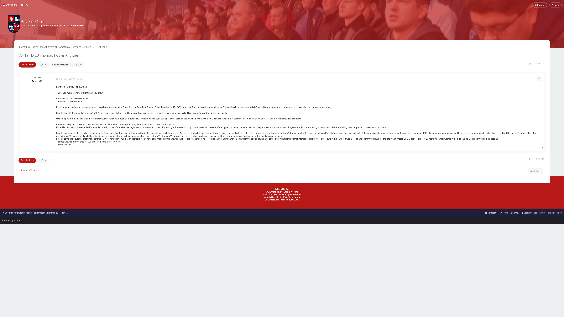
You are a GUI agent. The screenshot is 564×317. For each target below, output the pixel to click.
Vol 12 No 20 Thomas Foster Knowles (49, 55)
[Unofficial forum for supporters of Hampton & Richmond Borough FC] (14, 24)
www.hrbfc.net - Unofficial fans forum (282, 197)
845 (40, 81)
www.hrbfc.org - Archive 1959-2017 (282, 200)
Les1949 (37, 77)
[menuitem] (24, 4)
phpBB (17, 220)
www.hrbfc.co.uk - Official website (282, 192)
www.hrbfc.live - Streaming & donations (282, 194)
